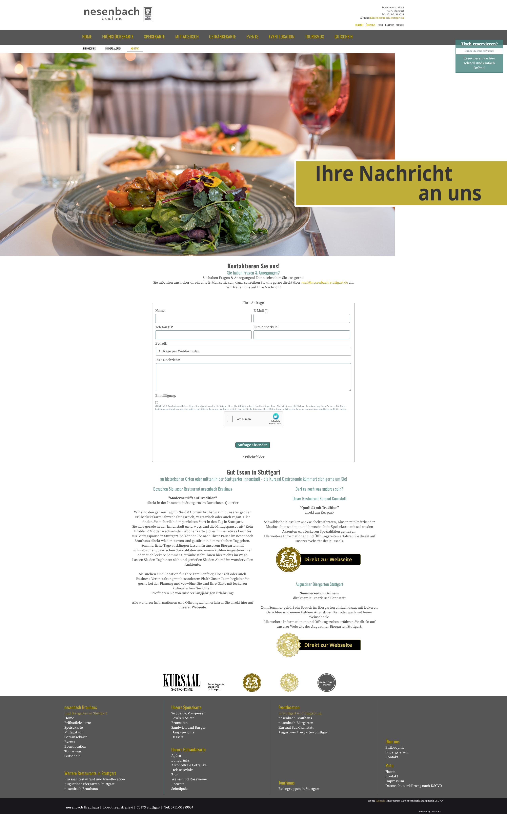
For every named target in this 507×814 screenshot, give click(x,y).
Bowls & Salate (182, 718)
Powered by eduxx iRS (430, 811)
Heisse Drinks (182, 770)
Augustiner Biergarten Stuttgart (89, 784)
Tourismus (73, 751)
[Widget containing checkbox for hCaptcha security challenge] (253, 418)
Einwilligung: (165, 395)
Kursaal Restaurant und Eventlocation (94, 779)
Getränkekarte (75, 737)
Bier (174, 774)
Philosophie (394, 747)
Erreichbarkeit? (266, 327)
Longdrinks (180, 760)
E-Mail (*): (262, 310)
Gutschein (72, 756)
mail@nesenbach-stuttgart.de (386, 17)
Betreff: (161, 343)
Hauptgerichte (182, 732)
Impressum (394, 781)
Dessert (177, 737)
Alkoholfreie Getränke (189, 765)
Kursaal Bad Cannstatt (296, 727)
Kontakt (391, 757)
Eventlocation (75, 746)
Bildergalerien (396, 752)
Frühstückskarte (77, 723)
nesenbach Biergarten (295, 723)
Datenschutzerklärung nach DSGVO (413, 785)
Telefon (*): (164, 327)
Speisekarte (73, 727)
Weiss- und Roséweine (189, 779)
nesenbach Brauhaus (81, 788)
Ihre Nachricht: (167, 360)
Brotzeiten (179, 723)
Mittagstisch (74, 732)
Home (69, 718)
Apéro (176, 755)
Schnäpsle (179, 788)
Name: (160, 310)
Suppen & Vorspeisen (188, 713)
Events (69, 742)
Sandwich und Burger (188, 727)
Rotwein (178, 784)
